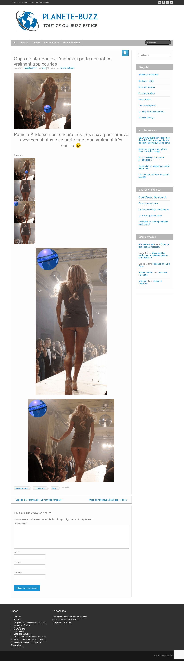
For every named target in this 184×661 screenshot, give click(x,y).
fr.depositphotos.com (61, 622)
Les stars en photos (148, 105)
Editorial (17, 619)
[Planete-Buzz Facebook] (163, 2)
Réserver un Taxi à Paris (154, 265)
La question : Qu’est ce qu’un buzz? (30, 622)
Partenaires (19, 630)
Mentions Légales (22, 625)
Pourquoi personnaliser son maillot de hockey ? (154, 167)
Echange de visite (147, 93)
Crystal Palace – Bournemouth (152, 197)
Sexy (54, 488)
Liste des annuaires (22, 633)
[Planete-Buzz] (57, 21)
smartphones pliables (77, 616)
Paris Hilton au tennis (148, 203)
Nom (16, 552)
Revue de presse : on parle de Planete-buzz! (26, 644)
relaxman (143, 280)
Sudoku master (145, 272)
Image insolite (145, 99)
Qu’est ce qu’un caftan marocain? (154, 245)
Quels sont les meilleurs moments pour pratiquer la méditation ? (154, 255)
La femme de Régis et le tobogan (154, 209)
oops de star (40, 488)
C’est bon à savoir (147, 86)
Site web (18, 572)
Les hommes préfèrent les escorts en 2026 (154, 175)
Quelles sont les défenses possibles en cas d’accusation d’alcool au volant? (28, 638)
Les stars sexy (51, 42)
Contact (36, 42)
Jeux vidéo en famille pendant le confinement (153, 222)
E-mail (17, 562)
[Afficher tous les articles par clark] (47, 68)
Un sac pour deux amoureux (151, 111)
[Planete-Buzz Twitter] (171, 2)
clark (44, 68)
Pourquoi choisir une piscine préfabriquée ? (151, 158)
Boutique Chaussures (148, 74)
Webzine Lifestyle (147, 117)
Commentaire (20, 523)
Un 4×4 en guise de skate (150, 215)
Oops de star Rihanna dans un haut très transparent (39, 499)
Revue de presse (71, 42)
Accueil (24, 42)
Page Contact (20, 628)
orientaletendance (147, 244)
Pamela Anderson (67, 68)
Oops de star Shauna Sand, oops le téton (108, 499)
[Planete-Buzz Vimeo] (167, 2)
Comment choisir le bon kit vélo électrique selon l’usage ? (153, 150)
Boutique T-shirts (146, 80)
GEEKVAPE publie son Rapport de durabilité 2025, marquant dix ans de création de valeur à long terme (154, 140)
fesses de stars (21, 488)
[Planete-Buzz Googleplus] (159, 2)
